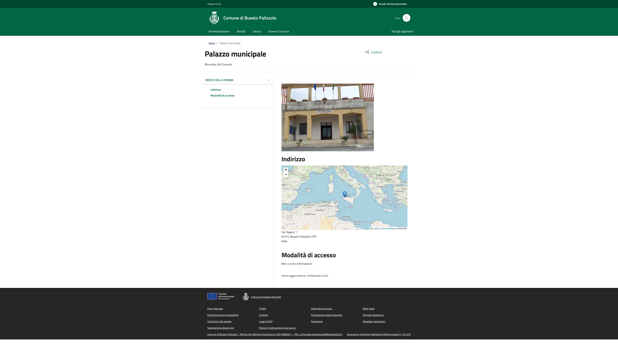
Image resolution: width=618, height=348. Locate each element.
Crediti (262, 308)
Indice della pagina (219, 80)
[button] (389, 4)
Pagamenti (317, 321)
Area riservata (215, 308)
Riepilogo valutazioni (374, 321)
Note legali (369, 308)
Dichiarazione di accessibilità (223, 315)
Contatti (263, 315)
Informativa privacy (321, 308)
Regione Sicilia (214, 4)
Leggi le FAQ (266, 321)
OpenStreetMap (389, 228)
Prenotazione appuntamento (326, 315)
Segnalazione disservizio (220, 328)
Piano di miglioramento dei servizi (277, 328)
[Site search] (406, 18)
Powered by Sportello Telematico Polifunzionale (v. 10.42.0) (379, 334)
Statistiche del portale (219, 321)
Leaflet (375, 228)
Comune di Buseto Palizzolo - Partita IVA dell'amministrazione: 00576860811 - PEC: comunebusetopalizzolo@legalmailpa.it (274, 334)
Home (212, 43)
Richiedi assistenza (373, 315)
